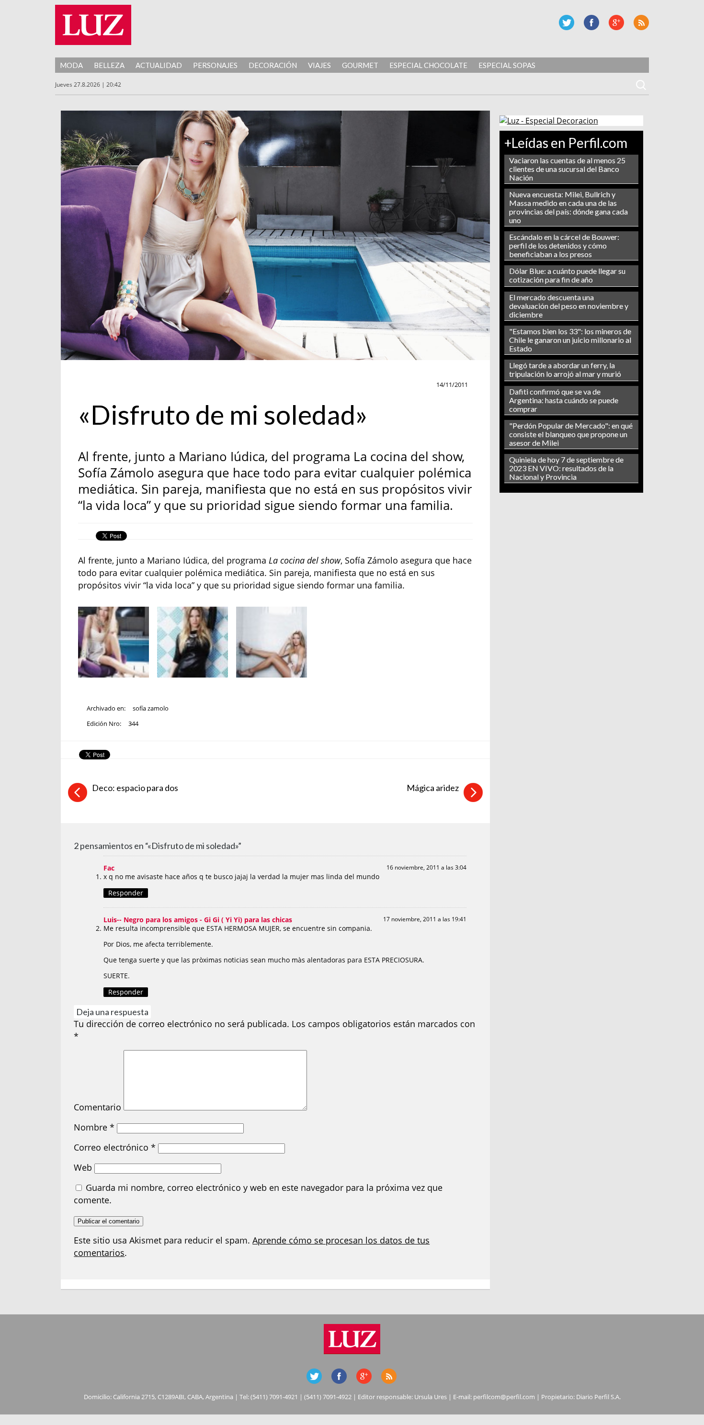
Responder (125, 892)
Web (83, 1167)
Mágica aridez (433, 787)
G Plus (616, 22)
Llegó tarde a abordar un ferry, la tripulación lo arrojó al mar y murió (565, 369)
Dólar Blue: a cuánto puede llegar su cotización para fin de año (567, 275)
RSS (641, 22)
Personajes (215, 65)
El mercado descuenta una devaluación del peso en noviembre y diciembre (568, 306)
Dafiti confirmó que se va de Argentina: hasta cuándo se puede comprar (563, 400)
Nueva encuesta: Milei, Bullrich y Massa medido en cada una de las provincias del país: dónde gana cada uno (568, 207)
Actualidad (159, 65)
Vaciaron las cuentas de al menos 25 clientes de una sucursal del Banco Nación (567, 169)
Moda (71, 65)
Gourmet (360, 65)
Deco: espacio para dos (135, 787)
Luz (93, 25)
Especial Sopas (506, 65)
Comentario (97, 1107)
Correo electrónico (115, 1147)
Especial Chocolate (428, 65)
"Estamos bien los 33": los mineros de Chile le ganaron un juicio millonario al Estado (570, 340)
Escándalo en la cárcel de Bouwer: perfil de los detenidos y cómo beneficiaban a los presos (564, 245)
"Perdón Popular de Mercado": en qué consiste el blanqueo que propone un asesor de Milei (571, 434)
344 (133, 723)
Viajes (319, 65)
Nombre (94, 1127)
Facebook (591, 22)
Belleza (109, 65)
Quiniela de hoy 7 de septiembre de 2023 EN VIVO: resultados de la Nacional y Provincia (566, 468)
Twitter (566, 22)
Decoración (273, 65)
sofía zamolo (151, 708)
